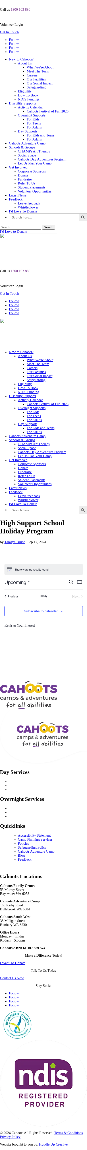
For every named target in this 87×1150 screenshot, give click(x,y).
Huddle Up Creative (53, 1144)
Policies (23, 843)
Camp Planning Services (35, 839)
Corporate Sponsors (32, 171)
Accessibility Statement (34, 835)
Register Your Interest (19, 625)
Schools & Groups (22, 147)
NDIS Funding (28, 99)
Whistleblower (28, 207)
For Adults (34, 127)
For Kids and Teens (40, 135)
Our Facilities (36, 79)
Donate (23, 175)
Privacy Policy (10, 1137)
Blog (21, 855)
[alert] (43, 569)
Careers (32, 75)
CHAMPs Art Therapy (34, 151)
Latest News (18, 195)
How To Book (28, 95)
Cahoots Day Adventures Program (42, 159)
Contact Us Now (12, 978)
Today (43, 595)
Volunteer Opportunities (35, 191)
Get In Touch (9, 32)
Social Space (27, 155)
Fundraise (25, 179)
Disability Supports (22, 103)
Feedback (16, 199)
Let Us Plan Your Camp (35, 163)
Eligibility (25, 91)
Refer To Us (26, 183)
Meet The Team (38, 71)
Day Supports (27, 131)
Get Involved (18, 167)
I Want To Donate (12, 963)
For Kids (33, 119)
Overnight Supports (32, 115)
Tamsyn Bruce (14, 542)
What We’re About (40, 67)
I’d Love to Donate (13, 231)
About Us (25, 63)
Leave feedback (29, 203)
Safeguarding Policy (32, 847)
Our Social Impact (39, 83)
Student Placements (31, 187)
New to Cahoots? (21, 59)
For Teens (34, 123)
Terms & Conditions (68, 1133)
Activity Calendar (30, 107)
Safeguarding (36, 87)
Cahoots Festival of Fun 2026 (47, 111)
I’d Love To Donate (23, 211)
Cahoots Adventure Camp (27, 143)
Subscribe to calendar (41, 611)
